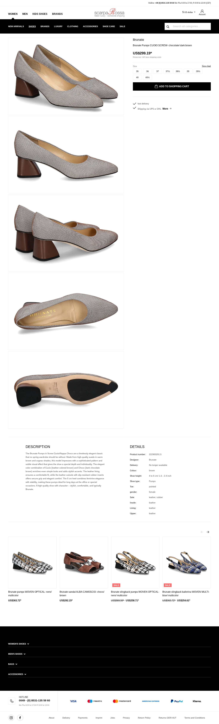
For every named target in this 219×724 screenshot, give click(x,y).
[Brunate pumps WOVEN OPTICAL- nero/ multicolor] (32, 562)
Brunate (138, 39)
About (51, 718)
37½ (168, 71)
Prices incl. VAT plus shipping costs (147, 57)
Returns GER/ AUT (167, 718)
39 (188, 71)
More (165, 108)
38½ (178, 71)
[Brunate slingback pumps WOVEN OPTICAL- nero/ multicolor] (135, 562)
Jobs (112, 718)
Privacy (126, 718)
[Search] (168, 26)
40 (137, 77)
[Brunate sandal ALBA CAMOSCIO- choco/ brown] (84, 562)
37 (157, 71)
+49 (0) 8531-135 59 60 (164, 3)
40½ (147, 77)
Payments (82, 718)
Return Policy (144, 718)
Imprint (99, 718)
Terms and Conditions (194, 718)
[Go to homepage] (109, 12)
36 (147, 71)
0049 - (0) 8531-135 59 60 (34, 700)
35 (137, 71)
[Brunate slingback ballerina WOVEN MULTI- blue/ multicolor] (187, 562)
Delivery (66, 718)
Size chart (206, 66)
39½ (198, 71)
